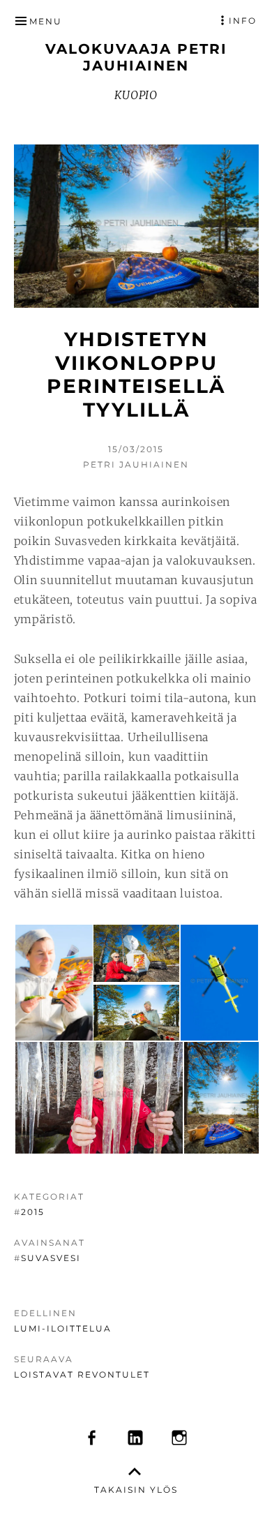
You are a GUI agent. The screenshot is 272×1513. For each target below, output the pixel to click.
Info (243, 20)
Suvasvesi (51, 1258)
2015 (33, 1212)
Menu (45, 21)
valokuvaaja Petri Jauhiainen (136, 57)
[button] (53, 982)
